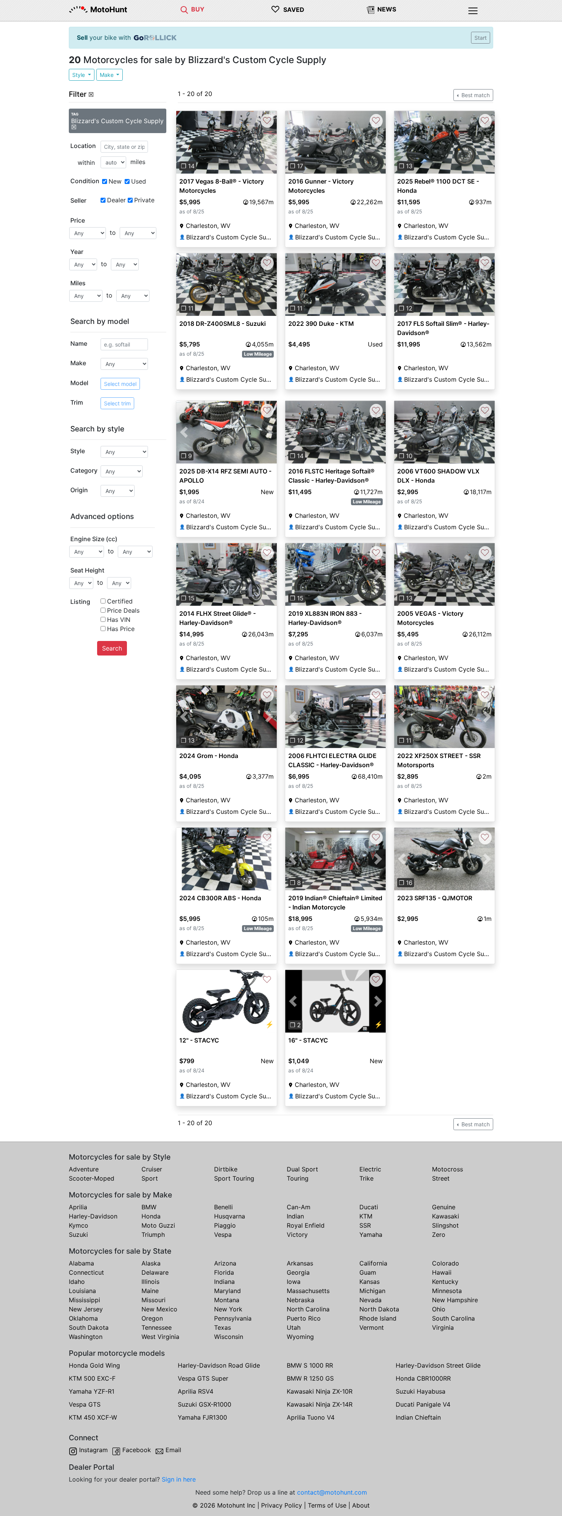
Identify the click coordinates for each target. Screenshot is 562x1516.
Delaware (155, 1272)
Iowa (293, 1281)
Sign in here (179, 1479)
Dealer (116, 200)
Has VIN (118, 619)
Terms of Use (327, 1505)
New (115, 181)
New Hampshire (455, 1300)
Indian (295, 1216)
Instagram (93, 1450)
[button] (183, 142)
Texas (222, 1327)
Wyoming (300, 1336)
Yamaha (370, 1234)
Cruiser (151, 1169)
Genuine (443, 1207)
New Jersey (86, 1309)
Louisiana (82, 1291)
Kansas (369, 1281)
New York (228, 1309)
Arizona (225, 1263)
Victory (297, 1234)
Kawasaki (445, 1216)
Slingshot (445, 1225)
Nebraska (300, 1300)
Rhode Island (377, 1318)
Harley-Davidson (93, 1216)
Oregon (152, 1318)
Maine (150, 1291)
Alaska (151, 1263)
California (373, 1263)
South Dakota (89, 1327)
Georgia (298, 1272)
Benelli (223, 1207)
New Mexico (159, 1309)
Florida (224, 1272)
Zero (438, 1234)
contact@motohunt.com (332, 1492)
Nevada (370, 1300)
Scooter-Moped (91, 1178)
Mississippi (84, 1300)
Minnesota (447, 1291)
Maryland (227, 1291)
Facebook (136, 1450)
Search (112, 648)
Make (107, 75)
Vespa (223, 1234)
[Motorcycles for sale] (184, 9)
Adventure (84, 1169)
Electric (370, 1169)
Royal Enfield (306, 1225)
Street (441, 1178)
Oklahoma (83, 1318)
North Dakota (379, 1309)
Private (144, 200)
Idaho (77, 1281)
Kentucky (445, 1281)
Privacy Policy (281, 1505)
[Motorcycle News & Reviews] (370, 9)
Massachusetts (308, 1291)
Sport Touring (234, 1178)
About (361, 1505)
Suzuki (78, 1234)
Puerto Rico (304, 1318)
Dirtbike (225, 1169)
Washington (85, 1336)
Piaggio (225, 1225)
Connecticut (86, 1272)
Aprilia (78, 1207)
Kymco (78, 1225)
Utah (293, 1327)
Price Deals (123, 610)
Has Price (121, 629)
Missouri (153, 1300)
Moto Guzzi (158, 1225)
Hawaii (442, 1272)
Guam (367, 1272)
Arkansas (300, 1263)
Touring (298, 1178)
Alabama (81, 1263)
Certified (120, 601)
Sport (149, 1178)
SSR (365, 1225)
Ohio (438, 1309)
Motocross (447, 1169)
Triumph (153, 1234)
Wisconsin (228, 1336)
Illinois (150, 1281)
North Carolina (308, 1309)
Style (79, 75)
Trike (366, 1178)
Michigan (372, 1291)
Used (138, 181)
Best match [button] (475, 95)
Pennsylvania (233, 1318)
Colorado (445, 1263)
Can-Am (298, 1207)
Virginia (443, 1327)
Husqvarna (229, 1216)
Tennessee (156, 1327)
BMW (148, 1207)
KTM (365, 1216)
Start (480, 37)
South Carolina (453, 1318)
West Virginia (160, 1336)
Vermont (371, 1327)
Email (173, 1450)
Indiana (224, 1281)
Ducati (368, 1207)
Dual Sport (302, 1169)
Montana (226, 1300)
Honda (151, 1216)
